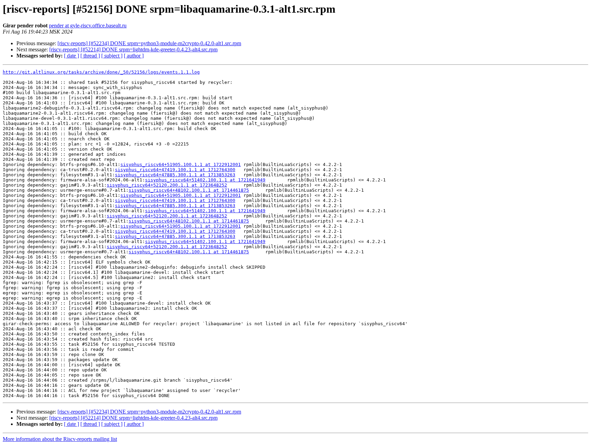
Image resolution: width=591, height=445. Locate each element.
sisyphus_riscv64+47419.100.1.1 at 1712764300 (175, 169)
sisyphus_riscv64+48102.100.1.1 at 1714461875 (189, 190)
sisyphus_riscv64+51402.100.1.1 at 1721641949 (205, 179)
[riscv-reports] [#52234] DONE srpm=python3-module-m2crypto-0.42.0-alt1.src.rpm (149, 43)
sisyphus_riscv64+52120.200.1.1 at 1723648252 (167, 185)
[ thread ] (90, 56)
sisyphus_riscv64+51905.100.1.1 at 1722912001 (180, 164)
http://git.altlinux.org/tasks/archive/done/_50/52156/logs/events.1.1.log (101, 72)
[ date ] (71, 56)
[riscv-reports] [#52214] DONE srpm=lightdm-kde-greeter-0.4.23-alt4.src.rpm (133, 49)
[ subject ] (111, 56)
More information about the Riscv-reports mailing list (60, 439)
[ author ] (134, 56)
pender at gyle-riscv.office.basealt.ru (88, 25)
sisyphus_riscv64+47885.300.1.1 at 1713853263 (175, 174)
